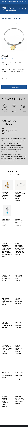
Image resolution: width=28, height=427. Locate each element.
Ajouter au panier (14, 87)
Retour (15, 23)
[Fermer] (25, 9)
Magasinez (6, 18)
